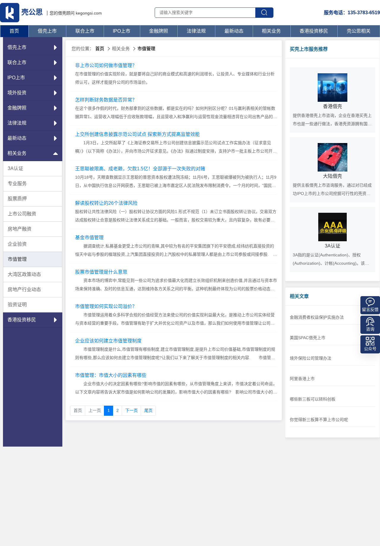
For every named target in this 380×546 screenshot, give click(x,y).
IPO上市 (121, 31)
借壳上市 (47, 31)
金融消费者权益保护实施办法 (317, 317)
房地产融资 (19, 228)
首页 (14, 31)
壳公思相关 (358, 31)
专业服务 (17, 183)
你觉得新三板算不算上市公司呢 (319, 419)
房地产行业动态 (24, 289)
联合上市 (84, 31)
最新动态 (233, 31)
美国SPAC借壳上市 (307, 337)
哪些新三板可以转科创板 (312, 399)
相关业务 (271, 31)
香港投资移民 (314, 31)
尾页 (148, 410)
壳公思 (32, 12)
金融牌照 (158, 31)
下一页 (131, 410)
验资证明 (17, 304)
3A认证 (15, 168)
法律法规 (196, 31)
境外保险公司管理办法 (310, 358)
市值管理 (17, 259)
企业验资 (17, 244)
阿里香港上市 (302, 378)
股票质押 (17, 198)
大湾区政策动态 (24, 274)
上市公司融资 (22, 213)
